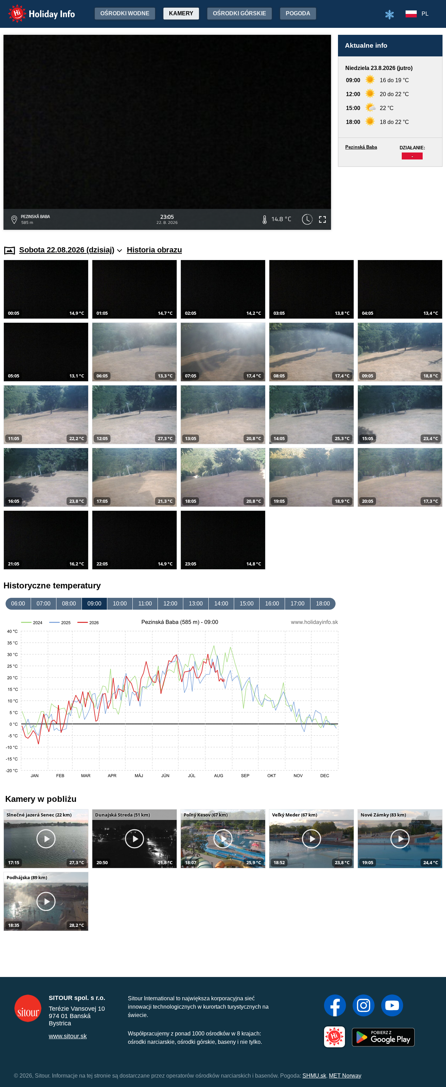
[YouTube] (392, 1006)
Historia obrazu (154, 249)
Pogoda (298, 13)
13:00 (196, 604)
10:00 (120, 604)
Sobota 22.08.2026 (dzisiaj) (66, 249)
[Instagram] (364, 1006)
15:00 (247, 604)
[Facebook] (335, 1006)
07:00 (44, 604)
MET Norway (345, 1076)
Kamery (181, 13)
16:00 (272, 604)
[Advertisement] (390, 199)
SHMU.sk (314, 1076)
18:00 (323, 604)
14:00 (221, 604)
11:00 (145, 604)
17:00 (298, 604)
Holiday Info (35, 8)
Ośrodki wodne (124, 13)
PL (425, 14)
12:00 (170, 604)
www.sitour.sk (68, 1036)
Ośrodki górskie (239, 13)
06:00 (18, 604)
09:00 (94, 604)
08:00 (69, 604)
